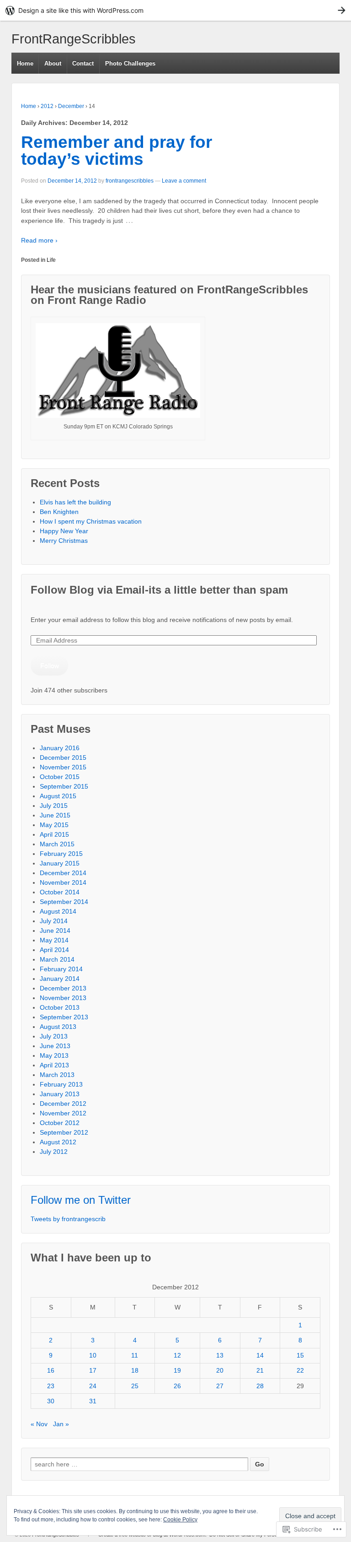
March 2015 (57, 844)
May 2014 (54, 940)
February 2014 (61, 969)
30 (50, 1401)
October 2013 (60, 1007)
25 (134, 1386)
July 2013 (54, 1036)
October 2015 (60, 776)
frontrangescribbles (130, 181)
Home (25, 63)
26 (177, 1386)
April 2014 (54, 949)
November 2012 (63, 1113)
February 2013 (61, 1084)
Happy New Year (64, 531)
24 (92, 1386)
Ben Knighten (59, 511)
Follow (49, 665)
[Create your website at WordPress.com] (175, 10)
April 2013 (54, 1065)
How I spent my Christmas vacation (91, 521)
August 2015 (58, 796)
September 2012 (64, 1132)
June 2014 (55, 930)
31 (92, 1401)
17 (92, 1370)
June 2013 (55, 1046)
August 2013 (58, 1026)
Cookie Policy (180, 1519)
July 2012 (54, 1151)
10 (92, 1355)
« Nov (39, 1424)
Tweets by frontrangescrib (68, 1219)
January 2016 (60, 748)
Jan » (61, 1424)
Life (51, 260)
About (52, 63)
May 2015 (54, 824)
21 (260, 1370)
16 (50, 1370)
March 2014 (57, 959)
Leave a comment (184, 181)
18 (134, 1370)
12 (177, 1355)
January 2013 (60, 1094)
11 (134, 1355)
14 (260, 1355)
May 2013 (54, 1055)
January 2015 (60, 863)
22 (300, 1370)
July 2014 (54, 921)
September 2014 (64, 901)
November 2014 (63, 882)
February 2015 (61, 853)
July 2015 (54, 805)
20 (219, 1370)
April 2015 (54, 834)
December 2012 (63, 1103)
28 (260, 1386)
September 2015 (64, 786)
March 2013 (57, 1074)
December (71, 106)
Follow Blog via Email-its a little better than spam (159, 590)
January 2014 (60, 978)
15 (300, 1355)
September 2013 (64, 1017)
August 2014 (58, 911)
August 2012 (58, 1142)
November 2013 (63, 997)
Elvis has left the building (76, 502)
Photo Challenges (130, 63)
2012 (47, 106)
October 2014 (60, 892)
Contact (83, 63)
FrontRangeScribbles (73, 39)
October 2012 (60, 1122)
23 (50, 1386)
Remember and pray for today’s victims (116, 150)
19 (177, 1370)
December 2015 (63, 757)
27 (219, 1386)
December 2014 (63, 873)
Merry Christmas (64, 540)
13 (219, 1355)
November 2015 (63, 767)
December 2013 (63, 988)
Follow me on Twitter (81, 1200)
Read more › (39, 240)
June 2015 (55, 815)
